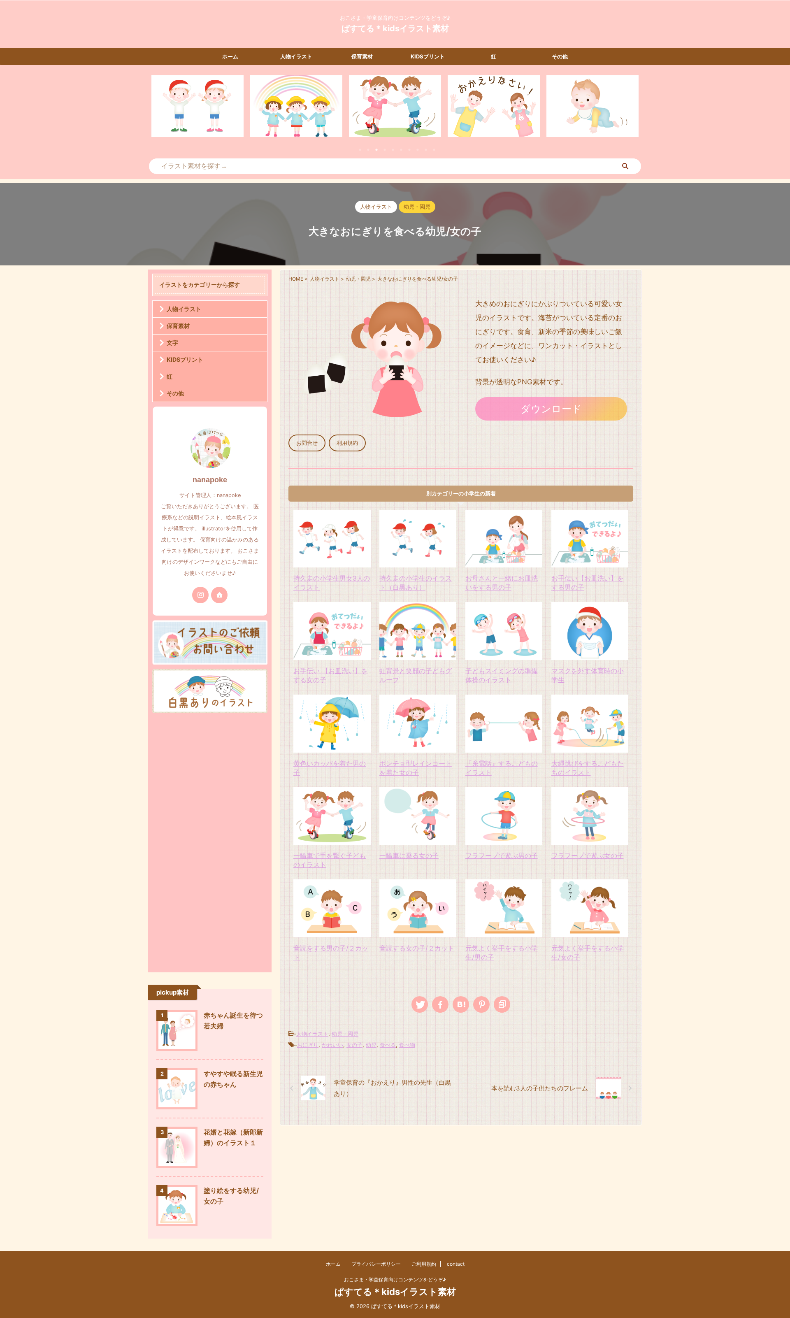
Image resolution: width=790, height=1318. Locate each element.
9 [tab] (426, 150)
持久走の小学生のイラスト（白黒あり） (415, 582)
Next (631, 111)
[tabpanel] (197, 106)
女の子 (354, 1044)
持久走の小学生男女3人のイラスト (331, 582)
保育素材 (362, 56)
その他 (560, 56)
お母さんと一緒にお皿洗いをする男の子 (501, 582)
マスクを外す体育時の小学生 (587, 675)
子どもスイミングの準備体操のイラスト (501, 675)
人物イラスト (296, 56)
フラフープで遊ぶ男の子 (501, 855)
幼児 (371, 1044)
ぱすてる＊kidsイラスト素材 (395, 28)
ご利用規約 (423, 1264)
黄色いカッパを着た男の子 (329, 767)
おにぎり (307, 1044)
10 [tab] (434, 150)
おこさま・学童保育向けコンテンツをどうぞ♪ (395, 1279)
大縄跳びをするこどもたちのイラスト (587, 767)
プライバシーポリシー (376, 1264)
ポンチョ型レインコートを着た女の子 (415, 767)
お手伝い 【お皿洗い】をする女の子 (330, 675)
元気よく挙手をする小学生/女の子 (587, 952)
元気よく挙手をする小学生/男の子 (501, 952)
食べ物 (407, 1044)
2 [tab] (368, 150)
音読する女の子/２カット (416, 948)
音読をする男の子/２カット (330, 952)
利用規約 (347, 443)
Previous (159, 111)
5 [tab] (393, 150)
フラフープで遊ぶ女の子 (587, 855)
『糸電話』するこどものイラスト (501, 767)
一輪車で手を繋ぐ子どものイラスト (329, 860)
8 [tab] (418, 150)
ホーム (230, 56)
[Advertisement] (209, 840)
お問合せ (307, 443)
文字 (172, 342)
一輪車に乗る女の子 (409, 855)
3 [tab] (376, 150)
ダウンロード (551, 409)
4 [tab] (385, 150)
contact (456, 1264)
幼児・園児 (345, 1033)
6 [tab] (401, 150)
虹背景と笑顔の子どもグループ (415, 675)
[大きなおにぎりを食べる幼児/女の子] (461, 1004)
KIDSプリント (428, 56)
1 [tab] (360, 150)
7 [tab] (409, 150)
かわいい (332, 1044)
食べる (388, 1044)
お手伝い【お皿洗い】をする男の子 (587, 582)
